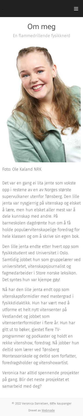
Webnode (48, 410)
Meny (76, 8)
